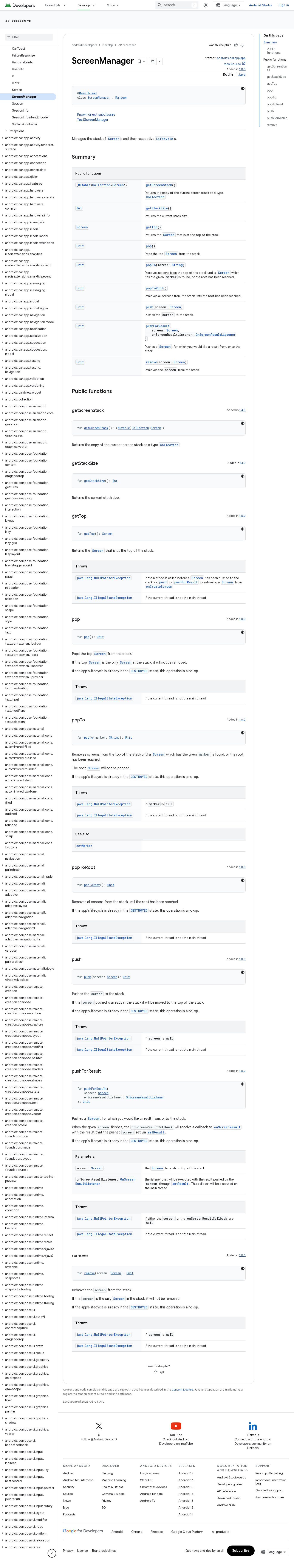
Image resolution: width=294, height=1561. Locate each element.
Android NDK (226, 1505)
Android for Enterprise (78, 1480)
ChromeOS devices (153, 1487)
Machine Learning (114, 1480)
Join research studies (269, 1497)
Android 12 (185, 1507)
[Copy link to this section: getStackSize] (102, 463)
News (67, 1501)
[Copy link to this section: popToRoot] (99, 867)
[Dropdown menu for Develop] (96, 5)
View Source (232, 64)
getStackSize (157, 208)
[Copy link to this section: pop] (84, 619)
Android (68, 1473)
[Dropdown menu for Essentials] (66, 5)
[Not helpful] (242, 45)
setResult (156, 1132)
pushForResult (157, 326)
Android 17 (185, 1473)
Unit (80, 246)
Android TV (147, 1501)
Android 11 (185, 1514)
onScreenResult (227, 1127)
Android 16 (185, 1480)
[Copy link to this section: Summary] (99, 157)
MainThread (88, 93)
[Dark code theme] (242, 88)
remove (151, 362)
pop (149, 246)
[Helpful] (236, 45)
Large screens (149, 1473)
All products (220, 1532)
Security (68, 1487)
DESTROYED (138, 671)
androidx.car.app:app (231, 58)
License (82, 1550)
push (149, 307)
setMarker (84, 846)
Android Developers (84, 45)
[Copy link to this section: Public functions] (116, 391)
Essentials (53, 5)
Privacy (106, 1501)
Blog (66, 1507)
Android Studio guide (231, 1477)
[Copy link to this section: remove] (92, 1256)
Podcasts (69, 1514)
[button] (28, 131)
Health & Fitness (112, 1487)
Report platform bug (269, 1473)
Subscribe (241, 1551)
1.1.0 (243, 463)
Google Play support (269, 1490)
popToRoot (154, 288)
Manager (121, 97)
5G (104, 1507)
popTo (151, 265)
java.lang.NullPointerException (103, 578)
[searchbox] (29, 37)
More (111, 5)
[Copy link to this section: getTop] (91, 516)
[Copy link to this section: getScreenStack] (108, 410)
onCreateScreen (159, 586)
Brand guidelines (104, 1550)
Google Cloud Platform (187, 1532)
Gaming (107, 1473)
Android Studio (260, 5)
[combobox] (176, 5)
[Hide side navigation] (52, 1553)
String (177, 265)
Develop (83, 5)
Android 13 (185, 1501)
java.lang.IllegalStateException (104, 598)
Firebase (157, 1532)
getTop (152, 227)
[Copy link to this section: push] (85, 959)
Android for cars (151, 1494)
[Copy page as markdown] (153, 61)
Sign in (284, 5)
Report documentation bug (270, 1481)
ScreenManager (99, 97)
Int (79, 208)
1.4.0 (242, 410)
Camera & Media (113, 1494)
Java (242, 74)
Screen (113, 139)
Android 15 (185, 1487)
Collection (101, 185)
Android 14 (185, 1494)
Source (68, 1494)
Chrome (136, 1532)
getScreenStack (159, 185)
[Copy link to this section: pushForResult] (105, 1071)
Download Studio (228, 1498)
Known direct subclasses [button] (96, 117)
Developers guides (229, 1484)
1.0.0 (242, 69)
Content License (182, 1389)
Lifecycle (164, 139)
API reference (18, 21)
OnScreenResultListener (215, 335)
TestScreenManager (92, 120)
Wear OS (146, 1480)
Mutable (84, 185)
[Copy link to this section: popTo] (89, 720)
